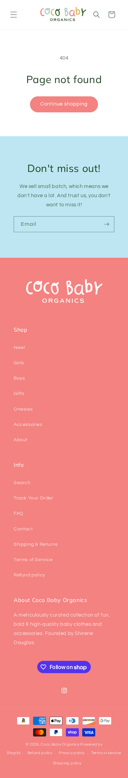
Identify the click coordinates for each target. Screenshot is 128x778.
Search (22, 482)
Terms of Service (33, 559)
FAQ (19, 513)
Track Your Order (34, 498)
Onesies (23, 409)
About (21, 440)
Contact (23, 529)
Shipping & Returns (36, 544)
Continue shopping (64, 104)
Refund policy (29, 575)
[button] (13, 14)
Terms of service (106, 753)
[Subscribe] (106, 224)
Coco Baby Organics (60, 744)
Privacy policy (72, 753)
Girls (19, 363)
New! (19, 347)
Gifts (19, 393)
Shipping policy (67, 763)
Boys (19, 378)
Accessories (28, 424)
